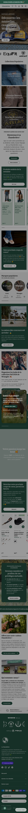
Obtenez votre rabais (10, 406)
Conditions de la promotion (10, 410)
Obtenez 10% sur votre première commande (14, 2)
